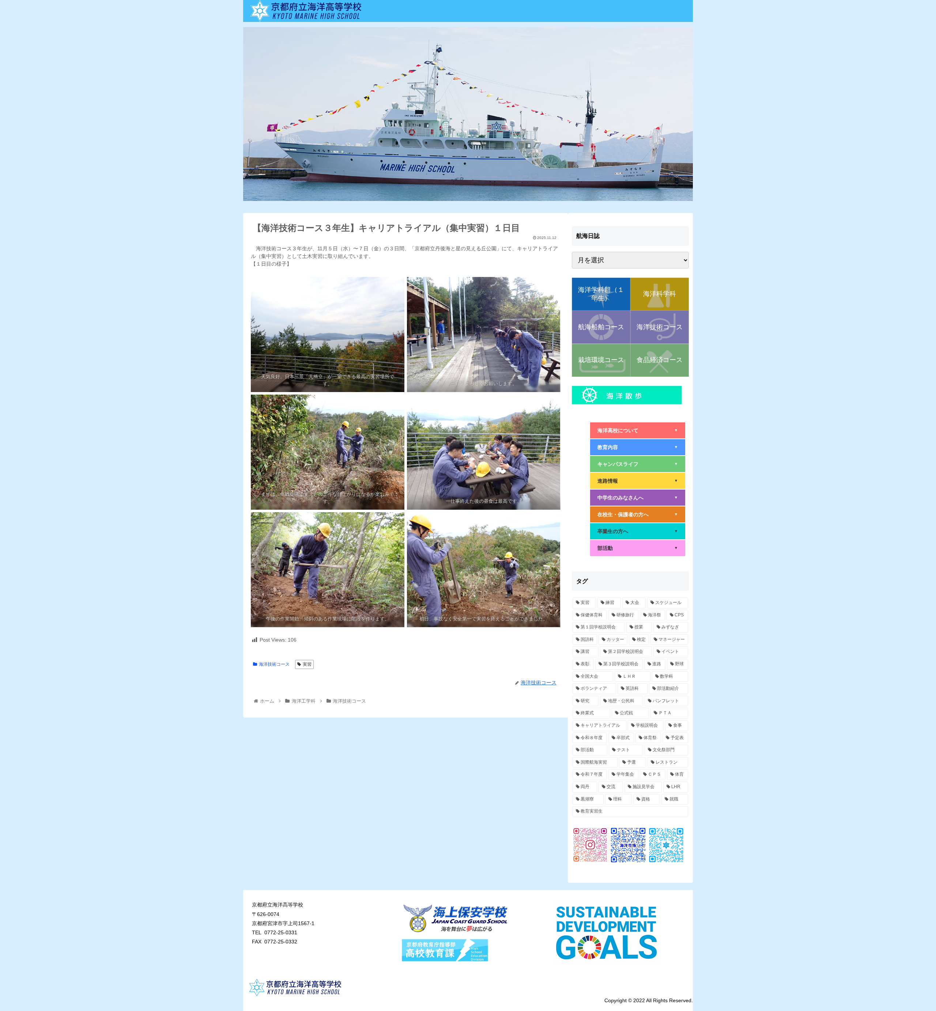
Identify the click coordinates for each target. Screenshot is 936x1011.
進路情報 (637, 481)
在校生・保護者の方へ (637, 514)
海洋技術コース (274, 664)
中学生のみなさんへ (637, 498)
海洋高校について (637, 430)
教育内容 (637, 447)
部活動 (637, 548)
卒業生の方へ (637, 531)
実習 (307, 664)
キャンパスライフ (637, 464)
